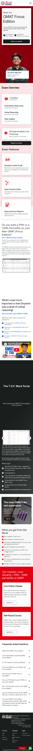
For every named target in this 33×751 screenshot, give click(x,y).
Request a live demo (16, 143)
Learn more (9, 602)
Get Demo (22, 748)
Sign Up (8, 519)
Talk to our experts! (16, 41)
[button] (29, 265)
